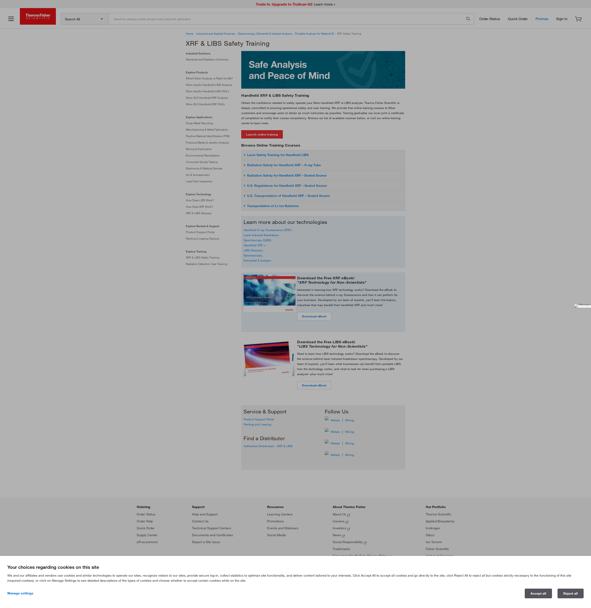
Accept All (538, 593)
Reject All (570, 593)
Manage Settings (20, 593)
